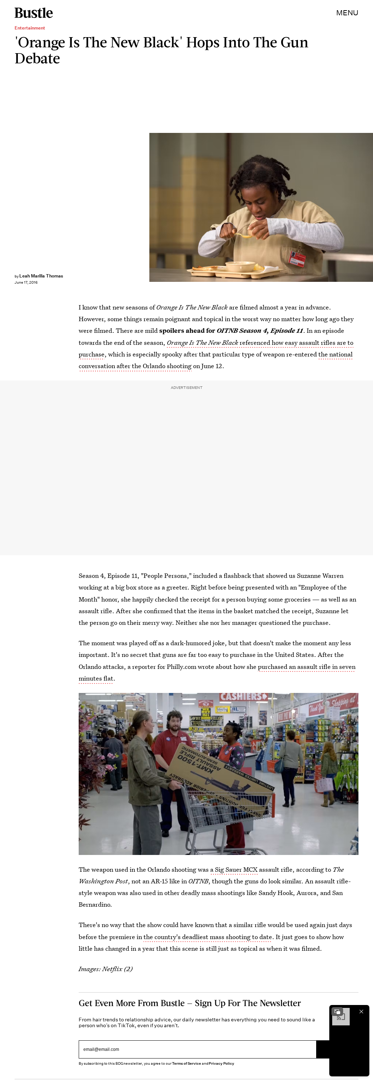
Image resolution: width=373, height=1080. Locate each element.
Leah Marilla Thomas (41, 276)
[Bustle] (34, 12)
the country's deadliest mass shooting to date (208, 937)
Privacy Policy (221, 1063)
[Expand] (337, 1011)
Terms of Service (186, 1063)
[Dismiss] (361, 1011)
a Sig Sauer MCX (234, 869)
